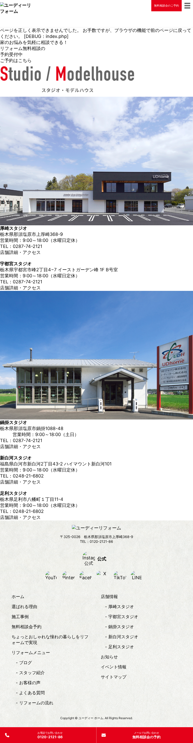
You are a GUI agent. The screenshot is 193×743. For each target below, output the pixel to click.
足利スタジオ (121, 646)
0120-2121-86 (50, 735)
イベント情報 (113, 666)
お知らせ (109, 656)
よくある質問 (32, 692)
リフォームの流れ (36, 702)
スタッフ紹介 (32, 672)
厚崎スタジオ (121, 606)
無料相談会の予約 (146, 735)
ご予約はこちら (16, 60)
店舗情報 (109, 596)
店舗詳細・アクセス (20, 252)
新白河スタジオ (123, 636)
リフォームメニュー (31, 652)
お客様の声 (29, 682)
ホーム (18, 596)
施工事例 (20, 616)
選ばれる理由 (24, 606)
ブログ (25, 662)
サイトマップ (113, 676)
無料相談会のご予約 (166, 5)
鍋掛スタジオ (121, 626)
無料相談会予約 (26, 626)
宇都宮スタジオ (123, 616)
